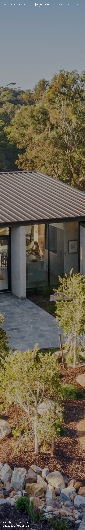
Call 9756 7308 (77, 4)
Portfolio (5, 4)
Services (12, 4)
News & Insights (22, 4)
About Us (60, 4)
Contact (67, 4)
